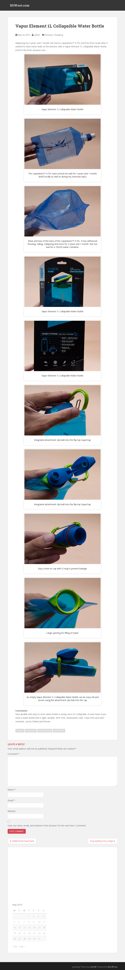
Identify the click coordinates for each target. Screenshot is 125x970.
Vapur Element (44, 730)
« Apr (14, 946)
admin (37, 34)
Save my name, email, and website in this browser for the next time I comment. (47, 825)
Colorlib (92, 967)
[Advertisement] (62, 872)
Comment (13, 753)
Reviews (49, 34)
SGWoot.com (19, 5)
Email (11, 800)
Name (12, 789)
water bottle (59, 730)
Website (12, 811)
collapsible (31, 730)
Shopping (58, 34)
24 (39, 933)
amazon (19, 730)
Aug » (22, 946)
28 (24, 938)
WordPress (112, 967)
